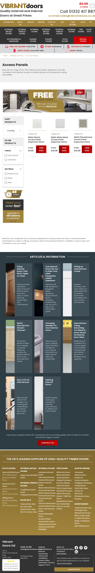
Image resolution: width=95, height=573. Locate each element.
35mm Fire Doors (64, 493)
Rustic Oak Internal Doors (46, 510)
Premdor (78, 499)
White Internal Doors (47, 493)
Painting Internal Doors (49, 382)
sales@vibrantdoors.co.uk (77, 16)
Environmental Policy (65, 549)
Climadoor (79, 472)
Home (5, 56)
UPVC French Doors (10, 494)
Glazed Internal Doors (45, 499)
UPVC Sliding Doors (10, 505)
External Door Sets (28, 509)
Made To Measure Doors (82, 522)
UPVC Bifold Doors (9, 475)
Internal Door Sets (27, 504)
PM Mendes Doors (82, 496)
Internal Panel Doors (46, 503)
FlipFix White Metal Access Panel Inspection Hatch (59, 139)
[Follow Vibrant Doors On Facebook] (77, 549)
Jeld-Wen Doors (81, 488)
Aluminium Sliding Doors (9, 501)
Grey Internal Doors (46, 490)
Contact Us (52, 23)
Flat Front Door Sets (28, 512)
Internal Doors (72, 30)
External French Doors (22, 31)
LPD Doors (79, 493)
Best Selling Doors (82, 526)
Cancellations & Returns (45, 550)
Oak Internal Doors (46, 477)
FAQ (62, 22)
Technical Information (61, 552)
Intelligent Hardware (83, 483)
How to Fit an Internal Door (23, 381)
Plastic (10, 178)
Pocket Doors (48, 40)
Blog (83, 22)
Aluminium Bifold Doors (9, 478)
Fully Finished (13, 155)
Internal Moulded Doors (45, 515)
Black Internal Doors (46, 488)
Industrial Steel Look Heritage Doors (83, 509)
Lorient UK (79, 491)
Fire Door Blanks (63, 483)
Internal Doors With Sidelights (46, 528)
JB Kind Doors (80, 485)
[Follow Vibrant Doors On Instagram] (81, 549)
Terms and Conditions (43, 557)
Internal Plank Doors (46, 506)
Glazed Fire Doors (64, 480)
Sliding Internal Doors (47, 524)
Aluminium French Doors (9, 490)
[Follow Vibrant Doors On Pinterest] (86, 549)
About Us (20, 23)
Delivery (41, 547)
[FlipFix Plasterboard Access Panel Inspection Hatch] (83, 123)
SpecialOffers (83, 40)
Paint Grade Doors (64, 488)
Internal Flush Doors (46, 496)
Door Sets (89, 30)
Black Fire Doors (63, 475)
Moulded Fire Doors (65, 501)
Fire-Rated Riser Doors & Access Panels (63, 506)
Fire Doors (81, 30)
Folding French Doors (29, 495)
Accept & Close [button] (74, 569)
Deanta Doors (80, 475)
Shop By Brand (82, 468)
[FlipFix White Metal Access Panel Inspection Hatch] (60, 123)
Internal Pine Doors (46, 480)
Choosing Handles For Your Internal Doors (51, 326)
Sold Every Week (31, 50)
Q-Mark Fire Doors (82, 518)
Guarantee (53, 46)
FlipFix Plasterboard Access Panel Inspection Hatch (83, 139)
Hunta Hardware (82, 480)
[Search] (91, 22)
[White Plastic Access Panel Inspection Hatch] (37, 123)
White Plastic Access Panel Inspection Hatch (36, 139)
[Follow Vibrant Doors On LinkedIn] (77, 553)
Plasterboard (13, 174)
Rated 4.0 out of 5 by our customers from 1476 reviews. (11, 566)
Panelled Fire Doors (65, 491)
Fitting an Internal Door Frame (80, 269)
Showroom (8, 22)
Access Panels (32, 56)
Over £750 (22, 46)
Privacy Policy (44, 560)
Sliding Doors (33, 40)
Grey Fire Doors (63, 477)
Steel (10, 182)
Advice (76, 50)
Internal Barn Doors (46, 521)
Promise (80, 46)
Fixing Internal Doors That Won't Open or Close (22, 271)
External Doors (34, 30)
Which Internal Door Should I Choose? (23, 326)
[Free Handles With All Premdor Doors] (47, 101)
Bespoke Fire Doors (82, 513)
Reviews (41, 22)
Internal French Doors (59, 31)
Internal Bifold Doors (46, 31)
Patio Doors (65, 40)
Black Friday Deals (82, 515)
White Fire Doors (63, 472)
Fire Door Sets (26, 507)
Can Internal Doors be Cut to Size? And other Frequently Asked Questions (51, 274)
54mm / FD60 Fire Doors (64, 497)
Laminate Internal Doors (45, 473)
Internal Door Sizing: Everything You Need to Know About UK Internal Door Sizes (80, 330)
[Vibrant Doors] (24, 6)
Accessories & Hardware (14, 40)
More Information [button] (64, 563)
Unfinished (12, 160)
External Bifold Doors (9, 31)
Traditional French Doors (28, 491)
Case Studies (73, 23)
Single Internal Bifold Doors (29, 476)
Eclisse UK (79, 477)
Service (30, 22)
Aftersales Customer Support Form (47, 563)
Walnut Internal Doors (45, 484)
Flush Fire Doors (63, 485)
